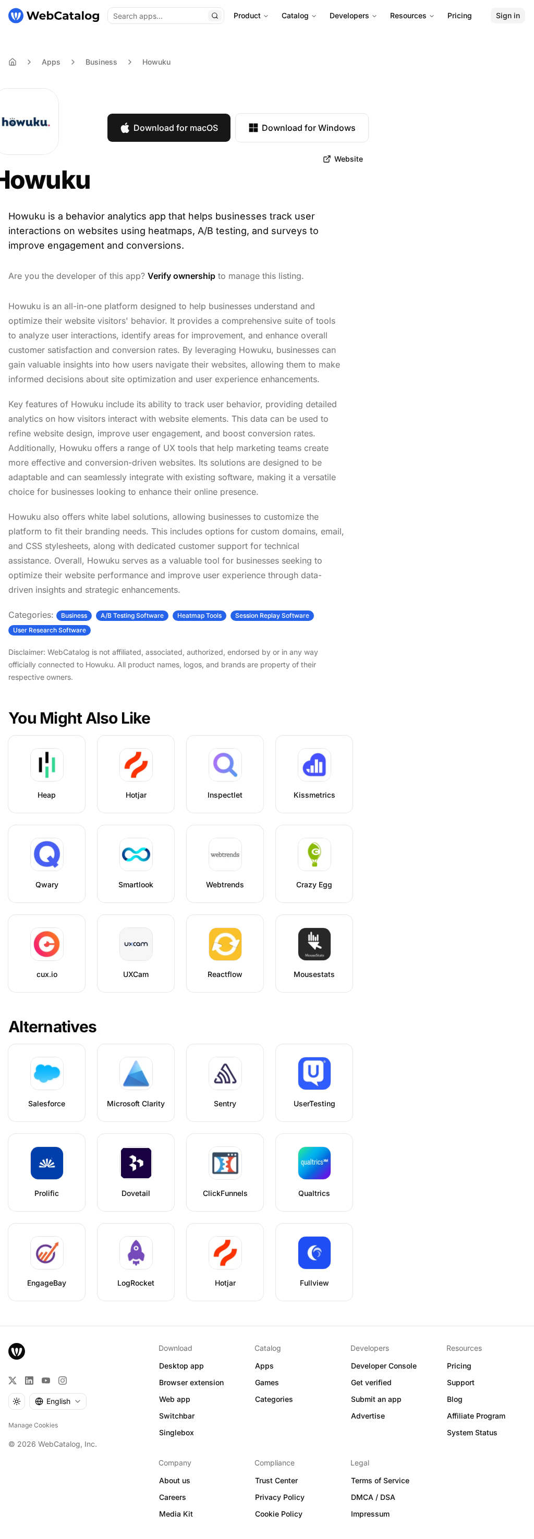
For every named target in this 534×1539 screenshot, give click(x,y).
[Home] (53, 15)
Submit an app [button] (376, 1399)
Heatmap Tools (199, 615)
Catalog (295, 15)
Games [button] (267, 1382)
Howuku (156, 61)
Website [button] (348, 158)
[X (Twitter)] (12, 1380)
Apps (51, 61)
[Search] (215, 15)
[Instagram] (62, 1380)
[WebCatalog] (16, 1351)
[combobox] (58, 1401)
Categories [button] (274, 1399)
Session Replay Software (272, 615)
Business (101, 61)
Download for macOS (176, 128)
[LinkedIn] (29, 1380)
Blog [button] (455, 1399)
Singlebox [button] (176, 1432)
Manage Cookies (33, 1425)
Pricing (459, 15)
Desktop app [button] (181, 1365)
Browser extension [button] (191, 1382)
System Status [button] (472, 1432)
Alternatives (52, 1026)
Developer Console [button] (384, 1365)
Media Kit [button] (176, 1513)
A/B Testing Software (132, 615)
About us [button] (174, 1480)
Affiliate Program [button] (476, 1415)
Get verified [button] (371, 1382)
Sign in (508, 15)
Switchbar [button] (177, 1415)
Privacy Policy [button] (280, 1497)
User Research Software (49, 630)
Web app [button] (174, 1399)
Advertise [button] (368, 1415)
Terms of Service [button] (380, 1480)
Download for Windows (309, 128)
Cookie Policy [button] (278, 1513)
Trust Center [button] (276, 1480)
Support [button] (461, 1382)
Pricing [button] (459, 1365)
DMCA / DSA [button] (373, 1497)
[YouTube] (46, 1380)
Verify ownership (181, 276)
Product (247, 15)
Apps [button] (264, 1365)
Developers (349, 15)
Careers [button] (172, 1497)
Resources (408, 15)
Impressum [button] (370, 1513)
